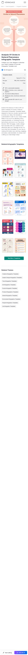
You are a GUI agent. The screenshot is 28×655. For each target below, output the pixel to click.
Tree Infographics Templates (9, 281)
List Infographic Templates (8, 306)
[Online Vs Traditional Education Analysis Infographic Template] (20, 227)
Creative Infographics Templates (10, 274)
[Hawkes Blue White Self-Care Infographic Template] (20, 208)
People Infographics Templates (10, 302)
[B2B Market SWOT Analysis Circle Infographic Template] (20, 154)
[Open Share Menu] (25, 70)
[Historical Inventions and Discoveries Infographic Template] (7, 245)
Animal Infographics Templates (9, 295)
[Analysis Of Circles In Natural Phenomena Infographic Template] (7, 157)
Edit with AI (22, 652)
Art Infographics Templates (9, 284)
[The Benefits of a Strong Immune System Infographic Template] (7, 173)
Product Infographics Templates (10, 292)
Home (2, 6)
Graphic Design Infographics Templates (12, 277)
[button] (7, 652)
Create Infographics (10, 6)
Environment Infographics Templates (11, 299)
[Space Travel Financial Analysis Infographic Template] (7, 227)
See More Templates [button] (14, 258)
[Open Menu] (25, 2)
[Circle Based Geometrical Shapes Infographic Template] (20, 245)
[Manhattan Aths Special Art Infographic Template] (20, 189)
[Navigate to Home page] (8, 2)
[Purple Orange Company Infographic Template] (7, 208)
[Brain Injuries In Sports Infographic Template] (20, 170)
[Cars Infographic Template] (7, 189)
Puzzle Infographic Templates (9, 288)
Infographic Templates (22, 6)
